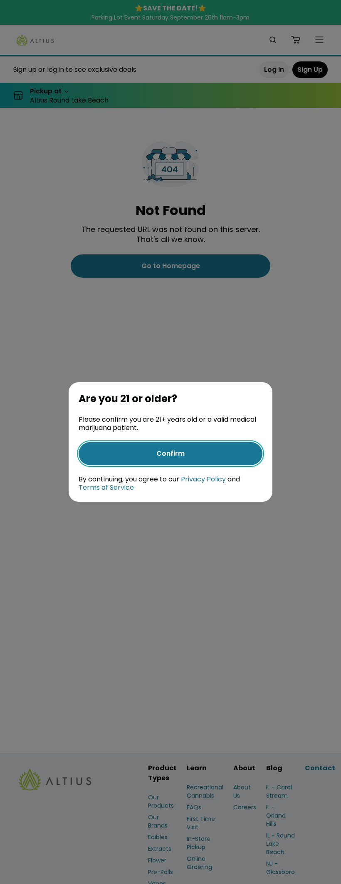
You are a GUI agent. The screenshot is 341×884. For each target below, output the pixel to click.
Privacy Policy (203, 479)
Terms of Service (106, 487)
